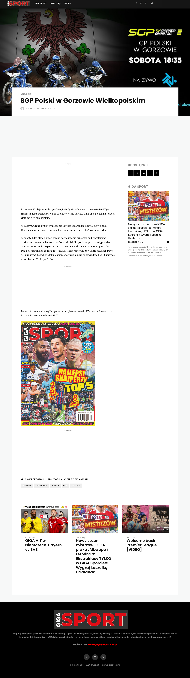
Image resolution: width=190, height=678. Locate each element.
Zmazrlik (76, 485)
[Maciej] (22, 108)
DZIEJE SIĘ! (55, 3)
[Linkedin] (143, 173)
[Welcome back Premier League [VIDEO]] (145, 519)
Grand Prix (41, 485)
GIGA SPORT (41, 3)
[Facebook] (136, 3)
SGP (65, 485)
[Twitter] (146, 3)
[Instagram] (141, 3)
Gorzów (27, 485)
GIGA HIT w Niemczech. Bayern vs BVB (43, 545)
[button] (152, 3)
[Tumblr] (156, 173)
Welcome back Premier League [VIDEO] (142, 545)
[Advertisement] (95, 136)
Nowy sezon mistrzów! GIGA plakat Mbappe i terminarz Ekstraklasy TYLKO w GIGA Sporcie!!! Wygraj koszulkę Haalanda (146, 231)
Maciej (29, 108)
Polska (55, 485)
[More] (163, 173)
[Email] (150, 173)
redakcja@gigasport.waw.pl (102, 644)
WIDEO (67, 3)
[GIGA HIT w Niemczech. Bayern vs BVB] (44, 519)
